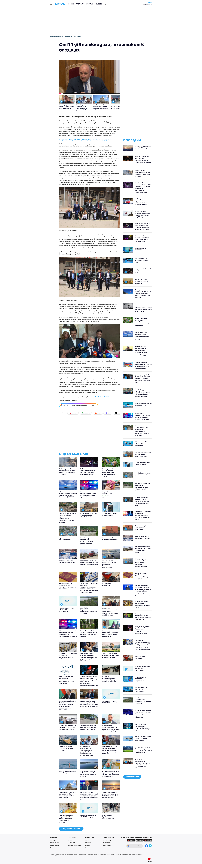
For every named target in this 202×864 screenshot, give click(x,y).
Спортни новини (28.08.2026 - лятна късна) (141, 250)
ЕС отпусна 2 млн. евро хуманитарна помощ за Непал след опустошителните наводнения (143, 713)
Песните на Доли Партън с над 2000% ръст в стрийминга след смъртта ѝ (142, 238)
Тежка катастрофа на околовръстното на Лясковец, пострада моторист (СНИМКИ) (88, 471)
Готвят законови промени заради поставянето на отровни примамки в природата (109, 472)
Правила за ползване (126, 854)
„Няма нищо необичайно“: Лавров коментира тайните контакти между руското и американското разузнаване (68, 705)
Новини (71, 4)
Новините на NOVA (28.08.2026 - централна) (141, 443)
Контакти (96, 854)
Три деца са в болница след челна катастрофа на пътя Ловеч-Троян (89, 727)
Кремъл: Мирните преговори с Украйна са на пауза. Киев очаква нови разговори (143, 365)
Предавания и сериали (74, 845)
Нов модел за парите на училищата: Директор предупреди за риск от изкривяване (110, 633)
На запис (89, 4)
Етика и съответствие (137, 854)
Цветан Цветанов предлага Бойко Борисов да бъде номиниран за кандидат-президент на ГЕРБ (89, 796)
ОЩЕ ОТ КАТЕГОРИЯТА (71, 829)
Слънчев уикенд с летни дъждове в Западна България (143, 148)
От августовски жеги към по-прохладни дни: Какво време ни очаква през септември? (110, 795)
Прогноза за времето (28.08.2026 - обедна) (109, 702)
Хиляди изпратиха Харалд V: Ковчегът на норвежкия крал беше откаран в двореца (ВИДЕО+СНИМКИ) (142, 392)
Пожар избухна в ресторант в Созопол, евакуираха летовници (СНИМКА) (67, 471)
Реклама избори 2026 (59, 854)
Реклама (52, 854)
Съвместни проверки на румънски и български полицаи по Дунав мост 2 (67, 727)
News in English (107, 845)
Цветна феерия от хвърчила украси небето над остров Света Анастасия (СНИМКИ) (68, 494)
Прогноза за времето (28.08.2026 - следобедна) (66, 609)
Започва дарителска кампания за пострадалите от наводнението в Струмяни (87, 541)
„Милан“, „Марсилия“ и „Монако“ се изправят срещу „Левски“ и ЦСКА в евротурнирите (143, 749)
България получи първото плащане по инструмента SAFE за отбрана (68, 656)
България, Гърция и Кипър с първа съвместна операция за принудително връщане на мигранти (143, 307)
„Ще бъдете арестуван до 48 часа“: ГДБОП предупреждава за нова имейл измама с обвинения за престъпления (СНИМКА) (89, 681)
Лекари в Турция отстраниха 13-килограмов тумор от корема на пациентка (142, 727)
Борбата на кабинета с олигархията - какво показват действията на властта (67, 795)
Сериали (87, 845)
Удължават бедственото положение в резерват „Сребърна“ (88, 610)
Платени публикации (54, 855)
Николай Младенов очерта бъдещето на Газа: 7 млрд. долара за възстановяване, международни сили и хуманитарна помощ (143, 590)
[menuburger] (51, 4)
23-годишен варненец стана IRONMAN (109, 514)
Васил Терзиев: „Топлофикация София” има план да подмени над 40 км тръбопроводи (111, 728)
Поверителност (110, 854)
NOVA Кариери (107, 842)
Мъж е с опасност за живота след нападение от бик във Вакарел (110, 655)
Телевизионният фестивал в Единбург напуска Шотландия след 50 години (142, 214)
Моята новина (54, 845)
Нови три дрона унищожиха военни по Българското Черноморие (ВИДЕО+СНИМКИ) (109, 564)
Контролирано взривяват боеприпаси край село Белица (110, 816)
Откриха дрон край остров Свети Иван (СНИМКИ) (66, 748)
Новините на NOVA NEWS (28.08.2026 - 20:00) (143, 404)
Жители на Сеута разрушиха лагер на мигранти (142, 281)
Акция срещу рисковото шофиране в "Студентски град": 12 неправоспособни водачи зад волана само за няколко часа (89, 588)
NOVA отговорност (108, 840)
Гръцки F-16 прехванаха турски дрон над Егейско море (143, 738)
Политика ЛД (118, 854)
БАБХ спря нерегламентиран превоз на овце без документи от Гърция (109, 679)
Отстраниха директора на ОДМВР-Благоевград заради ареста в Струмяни (88, 494)
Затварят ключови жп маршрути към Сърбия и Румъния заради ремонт (89, 562)
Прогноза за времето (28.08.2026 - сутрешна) (88, 816)
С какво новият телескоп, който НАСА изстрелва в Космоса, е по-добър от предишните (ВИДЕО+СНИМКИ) (143, 187)
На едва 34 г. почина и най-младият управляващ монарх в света (142, 604)
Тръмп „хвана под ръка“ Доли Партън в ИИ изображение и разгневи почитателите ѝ (143, 629)
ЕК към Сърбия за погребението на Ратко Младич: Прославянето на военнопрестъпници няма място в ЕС (142, 351)
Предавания (88, 842)
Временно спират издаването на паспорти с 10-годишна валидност (67, 586)
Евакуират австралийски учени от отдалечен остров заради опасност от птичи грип (143, 293)
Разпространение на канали (71, 854)
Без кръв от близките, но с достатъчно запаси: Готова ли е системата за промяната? (110, 773)
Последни (53, 840)
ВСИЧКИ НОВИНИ (132, 777)
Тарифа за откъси (82, 854)
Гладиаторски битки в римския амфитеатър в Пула (143, 270)
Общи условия (103, 854)
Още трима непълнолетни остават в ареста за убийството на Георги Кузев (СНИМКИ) (110, 611)
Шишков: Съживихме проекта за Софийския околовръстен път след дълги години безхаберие (89, 703)
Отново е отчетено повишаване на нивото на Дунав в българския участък (88, 773)
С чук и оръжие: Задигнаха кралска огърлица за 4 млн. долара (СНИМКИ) (141, 201)
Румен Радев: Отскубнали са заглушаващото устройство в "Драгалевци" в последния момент (87, 751)
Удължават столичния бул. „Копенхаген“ (67, 538)
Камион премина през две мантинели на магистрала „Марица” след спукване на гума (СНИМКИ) (110, 750)
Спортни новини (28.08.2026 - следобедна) (140, 679)
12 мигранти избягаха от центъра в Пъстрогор (110, 538)
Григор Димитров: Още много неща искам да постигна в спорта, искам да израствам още (143, 378)
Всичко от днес (54, 842)
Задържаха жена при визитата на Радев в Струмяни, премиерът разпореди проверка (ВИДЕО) (88, 657)
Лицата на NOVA (72, 842)
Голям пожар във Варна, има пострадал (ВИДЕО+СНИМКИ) (88, 515)
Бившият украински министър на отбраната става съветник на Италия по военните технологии (143, 160)
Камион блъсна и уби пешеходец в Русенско (67, 561)
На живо (99, 4)
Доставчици (90, 854)
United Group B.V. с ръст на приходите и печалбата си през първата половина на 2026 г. (143, 515)
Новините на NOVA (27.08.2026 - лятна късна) (141, 260)
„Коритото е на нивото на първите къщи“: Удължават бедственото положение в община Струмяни (67, 518)
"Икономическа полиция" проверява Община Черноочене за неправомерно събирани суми (68, 634)
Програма (80, 4)
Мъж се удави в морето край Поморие (67, 772)
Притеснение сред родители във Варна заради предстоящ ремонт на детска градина (66, 818)
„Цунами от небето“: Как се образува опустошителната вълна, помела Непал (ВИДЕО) (142, 501)
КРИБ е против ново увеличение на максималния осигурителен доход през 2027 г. (66, 680)
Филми (87, 847)
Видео (52, 847)
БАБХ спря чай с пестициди (107, 584)
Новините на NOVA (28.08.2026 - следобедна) (141, 689)
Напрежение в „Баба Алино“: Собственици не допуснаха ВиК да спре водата (88, 633)
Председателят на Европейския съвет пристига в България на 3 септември (143, 616)
